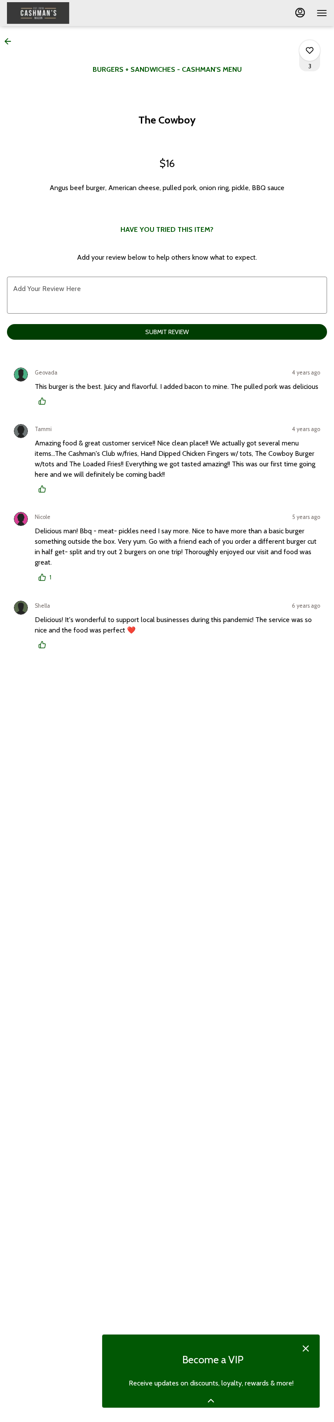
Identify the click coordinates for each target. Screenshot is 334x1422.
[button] (10, 41)
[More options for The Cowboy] (309, 50)
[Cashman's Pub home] (46, 13)
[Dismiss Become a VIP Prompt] (305, 1348)
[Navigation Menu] (321, 13)
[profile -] (300, 12)
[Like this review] (44, 401)
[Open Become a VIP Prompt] (211, 1400)
